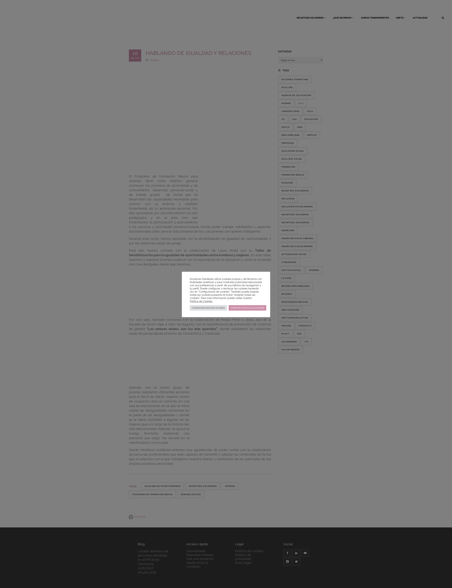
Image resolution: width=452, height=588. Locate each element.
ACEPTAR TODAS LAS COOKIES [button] (247, 308)
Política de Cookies (201, 301)
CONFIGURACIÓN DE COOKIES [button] (208, 308)
